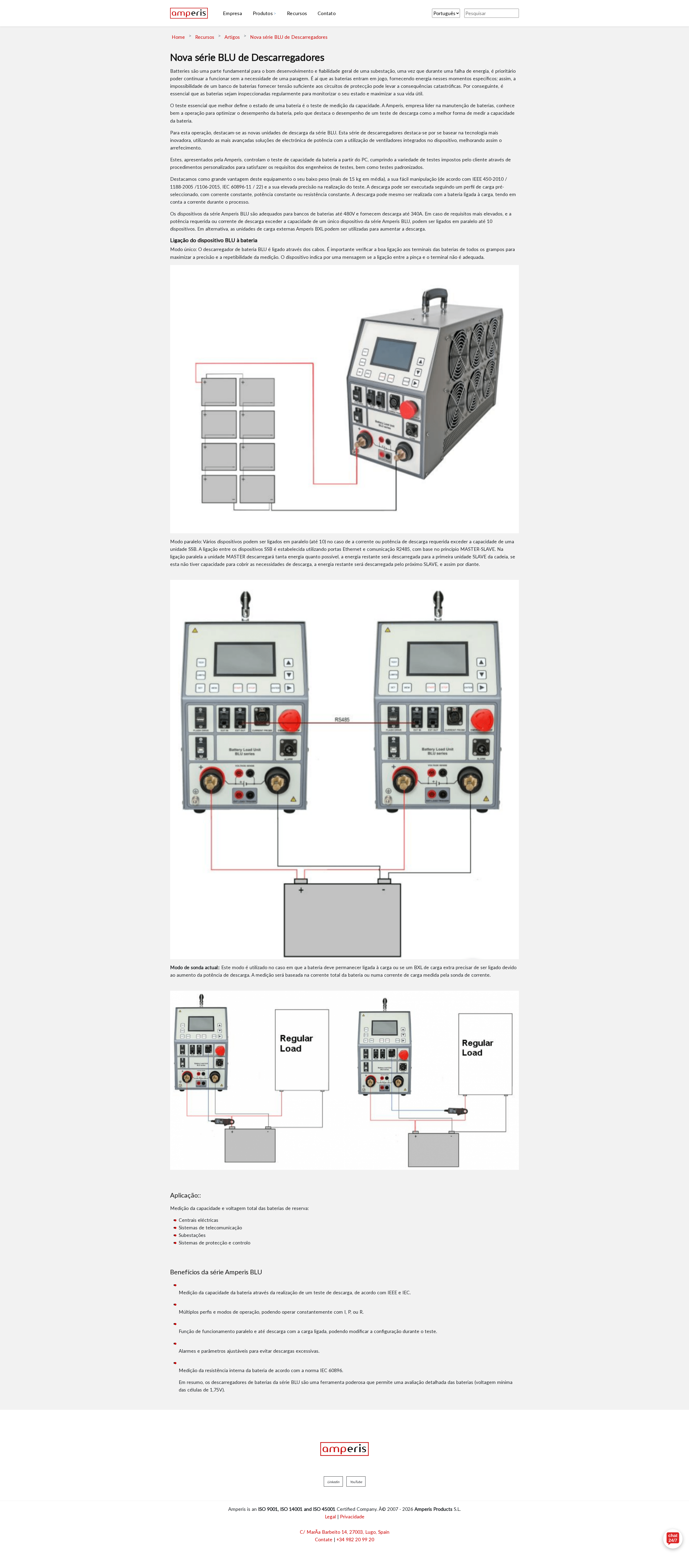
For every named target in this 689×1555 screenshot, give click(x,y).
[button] (333, 1481)
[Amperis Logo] (344, 1449)
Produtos (263, 13)
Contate (323, 1539)
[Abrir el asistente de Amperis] (673, 1539)
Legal (330, 1516)
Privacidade (352, 1516)
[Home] (189, 13)
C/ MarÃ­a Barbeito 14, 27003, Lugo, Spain (344, 1532)
